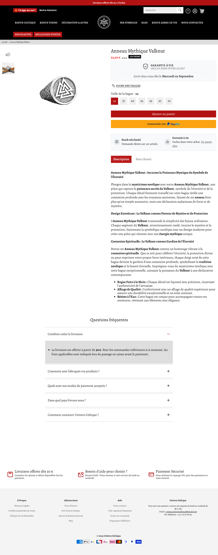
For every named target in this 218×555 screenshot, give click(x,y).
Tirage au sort (25, 10)
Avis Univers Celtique (71, 510)
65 (151, 101)
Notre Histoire (70, 506)
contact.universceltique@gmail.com (181, 511)
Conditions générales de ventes (21, 510)
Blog (71, 521)
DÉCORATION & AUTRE (75, 22)
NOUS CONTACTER (192, 22)
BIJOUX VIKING (49, 22)
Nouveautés (23, 34)
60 (132, 101)
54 (114, 101)
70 (169, 101)
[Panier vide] (201, 10)
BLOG (144, 22)
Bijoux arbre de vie (164, 22)
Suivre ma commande (119, 516)
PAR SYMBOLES (128, 22)
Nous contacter (120, 506)
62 (141, 101)
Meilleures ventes (47, 34)
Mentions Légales (21, 506)
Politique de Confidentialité (22, 516)
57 (123, 101)
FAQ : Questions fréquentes (120, 510)
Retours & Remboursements (71, 516)
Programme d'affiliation (119, 521)
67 (160, 101)
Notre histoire (48, 10)
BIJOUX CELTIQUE (25, 22)
